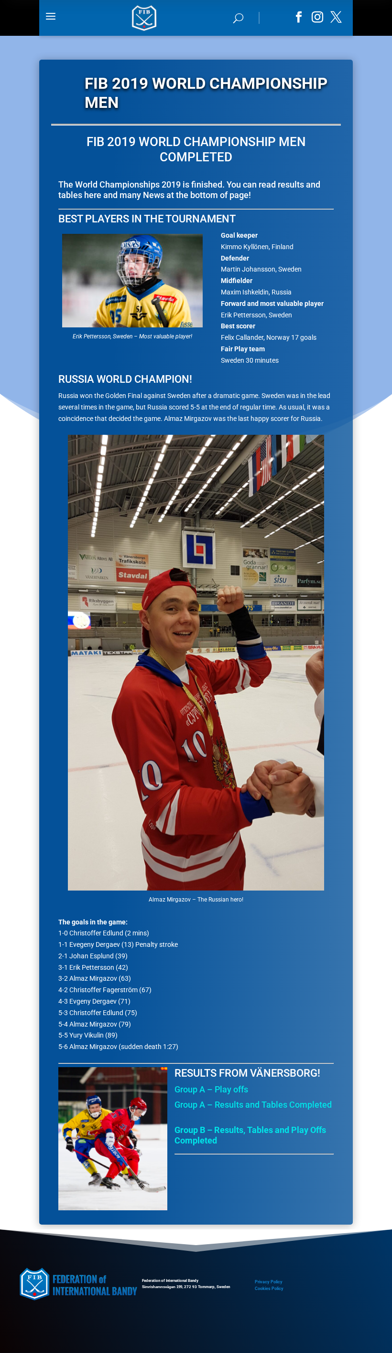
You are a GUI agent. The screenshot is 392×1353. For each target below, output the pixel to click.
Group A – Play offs (211, 1089)
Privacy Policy (269, 1282)
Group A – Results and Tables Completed (253, 1105)
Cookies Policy (269, 1288)
